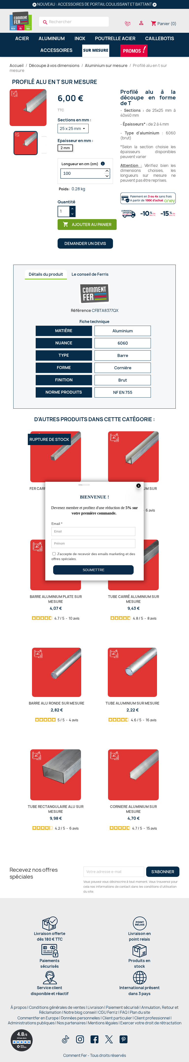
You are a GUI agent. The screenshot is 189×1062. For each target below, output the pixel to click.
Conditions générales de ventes (57, 1007)
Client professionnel (152, 1018)
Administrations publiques (31, 1023)
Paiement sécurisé (122, 1007)
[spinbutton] (85, 173)
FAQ (123, 1012)
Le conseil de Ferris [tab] (90, 274)
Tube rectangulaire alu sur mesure (55, 809)
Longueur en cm (80, 163)
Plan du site (140, 1012)
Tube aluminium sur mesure (132, 703)
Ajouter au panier (87, 224)
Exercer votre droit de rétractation (150, 1023)
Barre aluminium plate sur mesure (56, 599)
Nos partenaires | (72, 1023)
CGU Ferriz (108, 1012)
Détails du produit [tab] (46, 274)
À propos (19, 1007)
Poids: (64, 189)
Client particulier (117, 1018)
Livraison (96, 1007)
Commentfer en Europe (38, 1018)
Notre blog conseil (80, 1012)
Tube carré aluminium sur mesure (133, 599)
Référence (81, 310)
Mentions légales (103, 1023)
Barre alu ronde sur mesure (56, 703)
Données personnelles (80, 1018)
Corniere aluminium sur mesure (133, 809)
